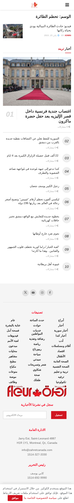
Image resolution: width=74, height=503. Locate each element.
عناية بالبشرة (13, 325)
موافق (15, 497)
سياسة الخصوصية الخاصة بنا (40, 497)
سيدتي (37, 359)
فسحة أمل (13, 330)
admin (68, 35)
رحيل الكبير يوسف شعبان (44, 186)
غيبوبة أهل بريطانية (48, 264)
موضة (12, 376)
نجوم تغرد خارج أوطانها (46, 233)
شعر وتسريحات (37, 364)
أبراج (61, 320)
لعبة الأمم (13, 340)
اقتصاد (61, 351)
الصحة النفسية (61, 366)
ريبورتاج (37, 349)
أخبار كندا (61, 335)
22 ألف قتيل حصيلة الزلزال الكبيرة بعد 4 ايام (33, 155)
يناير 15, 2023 (50, 35)
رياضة (37, 344)
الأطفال (61, 356)
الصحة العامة (60, 361)
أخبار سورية (61, 330)
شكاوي (37, 369)
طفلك (37, 380)
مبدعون (13, 345)
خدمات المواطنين (37, 332)
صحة (37, 374)
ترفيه (61, 376)
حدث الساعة (37, 320)
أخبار (61, 325)
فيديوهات (13, 335)
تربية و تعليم (61, 371)
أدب (61, 340)
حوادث (37, 325)
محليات (13, 351)
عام (13, 320)
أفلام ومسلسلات (61, 345)
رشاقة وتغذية (37, 338)
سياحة (37, 354)
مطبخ (13, 361)
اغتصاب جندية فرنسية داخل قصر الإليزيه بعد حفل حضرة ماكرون (48, 116)
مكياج (13, 366)
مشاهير (13, 356)
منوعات (13, 371)
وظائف (13, 382)
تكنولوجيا (61, 382)
